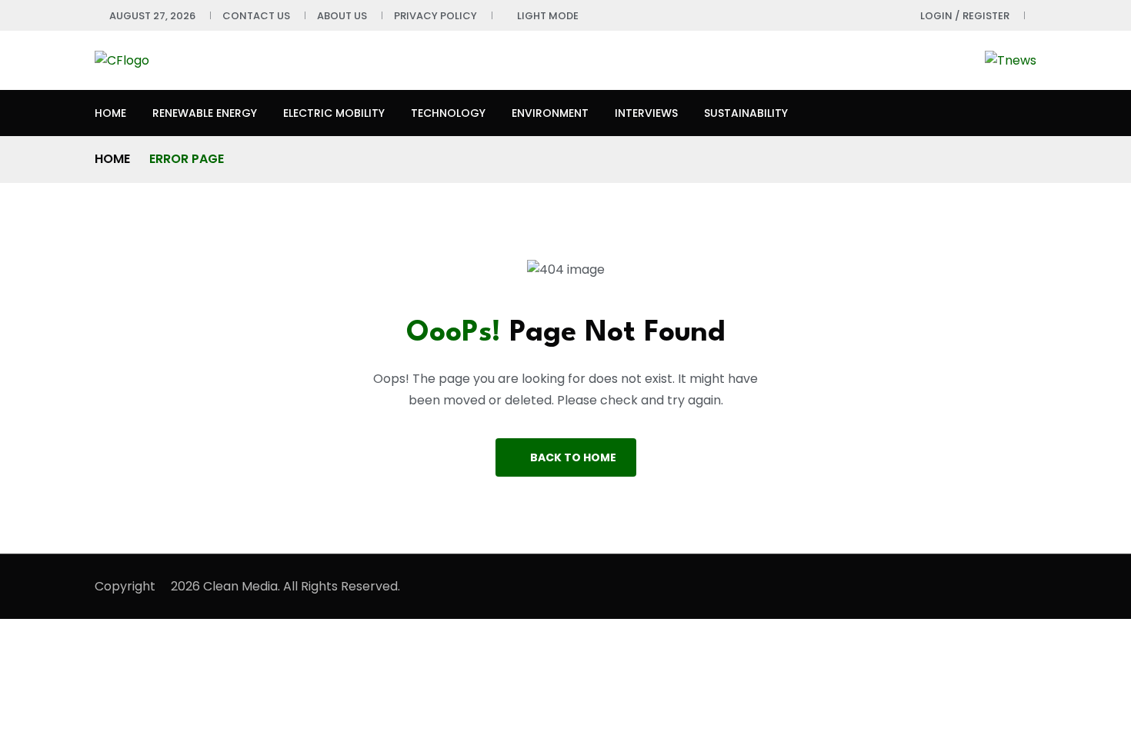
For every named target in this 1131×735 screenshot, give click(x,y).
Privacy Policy (435, 15)
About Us (342, 15)
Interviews (646, 113)
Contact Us (256, 15)
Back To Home (573, 457)
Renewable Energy (204, 113)
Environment (550, 113)
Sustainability (746, 113)
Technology (448, 113)
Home (110, 113)
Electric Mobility (334, 113)
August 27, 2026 (152, 15)
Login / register (964, 15)
